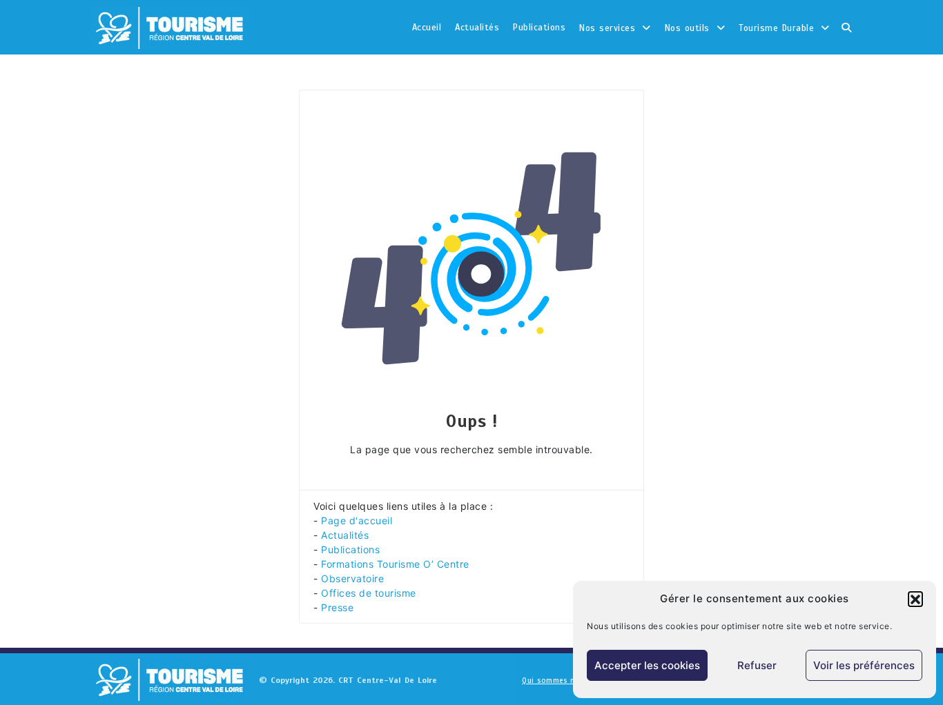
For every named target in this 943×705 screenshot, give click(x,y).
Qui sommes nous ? (558, 680)
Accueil (427, 27)
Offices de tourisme (368, 593)
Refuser (757, 665)
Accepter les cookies (647, 665)
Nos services (607, 28)
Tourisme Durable (776, 28)
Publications (539, 27)
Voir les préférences (864, 665)
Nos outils (687, 28)
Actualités (477, 27)
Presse (337, 607)
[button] (915, 599)
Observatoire (352, 578)
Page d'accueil (356, 520)
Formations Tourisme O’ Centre (395, 564)
